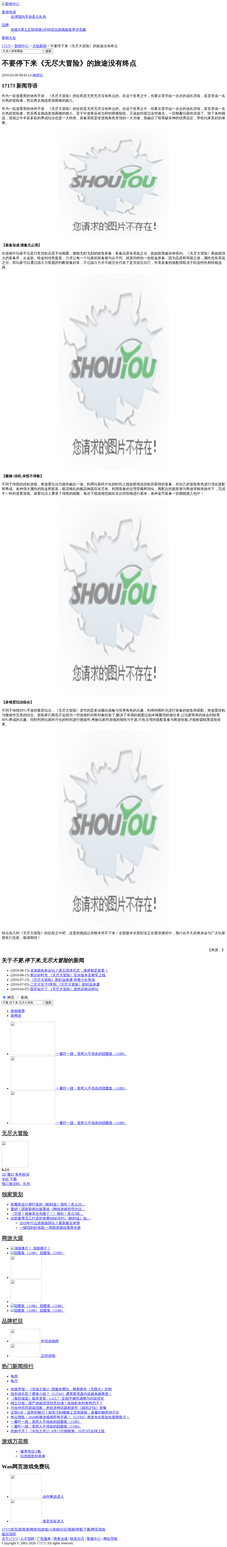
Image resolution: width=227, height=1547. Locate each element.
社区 (63, 1529)
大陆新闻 (39, 46)
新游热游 (9, 12)
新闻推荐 (18, 1011)
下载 (13, 1179)
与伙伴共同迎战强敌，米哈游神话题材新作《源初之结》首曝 (58, 1408)
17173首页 (10, 1529)
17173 (6, 46)
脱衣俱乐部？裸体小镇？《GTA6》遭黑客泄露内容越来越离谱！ (61, 1394)
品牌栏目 (12, 1321)
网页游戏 (98, 1529)
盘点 (35, 17)
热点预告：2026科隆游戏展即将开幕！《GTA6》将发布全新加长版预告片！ (70, 1417)
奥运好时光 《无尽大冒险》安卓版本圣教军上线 (68, 975)
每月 (14, 1381)
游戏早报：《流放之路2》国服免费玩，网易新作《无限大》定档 (61, 1389)
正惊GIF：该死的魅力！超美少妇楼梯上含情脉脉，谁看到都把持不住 (65, 1412)
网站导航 (110, 1539)
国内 (21, 17)
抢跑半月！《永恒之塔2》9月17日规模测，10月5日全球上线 (58, 1431)
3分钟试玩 (50, 29)
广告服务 (44, 1539)
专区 (5, 1179)
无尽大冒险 (15, 1133)
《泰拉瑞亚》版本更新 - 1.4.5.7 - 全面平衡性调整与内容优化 (57, 1398)
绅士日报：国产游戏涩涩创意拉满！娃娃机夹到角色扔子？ (57, 1403)
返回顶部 (9, 1534)
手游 (28, 17)
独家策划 (12, 1194)
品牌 (5, 25)
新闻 (24, 997)
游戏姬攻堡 (66, 29)
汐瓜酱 (80, 29)
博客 (79, 1529)
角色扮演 (22, 1174)
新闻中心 (21, 46)
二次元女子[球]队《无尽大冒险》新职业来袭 (65, 984)
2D (4, 1174)
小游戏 (54, 1529)
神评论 (37, 75)
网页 (10, 997)
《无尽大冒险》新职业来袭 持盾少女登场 (62, 980)
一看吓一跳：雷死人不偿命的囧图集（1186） (46, 1426)
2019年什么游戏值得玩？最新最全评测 (50, 1223)
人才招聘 (27, 1539)
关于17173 (10, 1539)
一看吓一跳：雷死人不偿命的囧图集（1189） (46, 1422)
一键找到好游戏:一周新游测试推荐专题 (50, 1228)
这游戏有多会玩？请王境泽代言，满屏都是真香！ (69, 970)
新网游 (16, 1016)
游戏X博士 (19, 29)
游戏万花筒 (15, 1441)
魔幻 (10, 1174)
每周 (14, 1376)
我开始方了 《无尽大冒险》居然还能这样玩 (64, 989)
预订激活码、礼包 (16, 1184)
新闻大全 (9, 38)
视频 (71, 1529)
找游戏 (42, 1529)
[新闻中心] (11, 4)
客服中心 (94, 1539)
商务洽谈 (60, 1539)
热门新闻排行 (18, 1366)
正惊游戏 (34, 29)
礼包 (42, 17)
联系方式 (77, 1539)
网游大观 (12, 1238)
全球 (14, 17)
